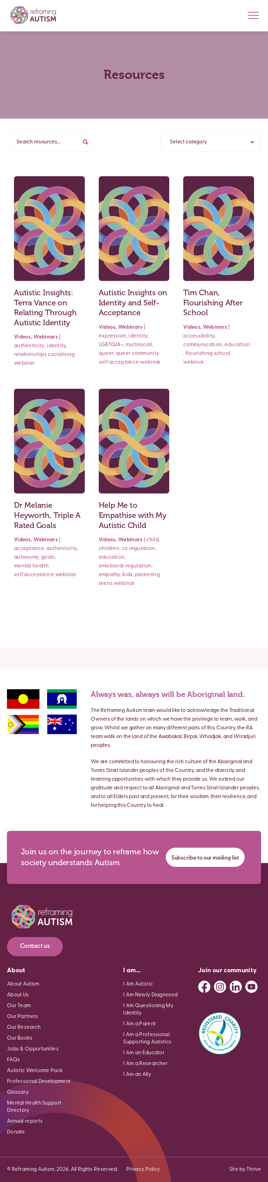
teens (106, 583)
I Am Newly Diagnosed (150, 995)
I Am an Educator (143, 1053)
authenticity (29, 346)
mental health (31, 566)
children (109, 548)
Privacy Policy (143, 1169)
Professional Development (38, 1081)
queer (106, 353)
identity (56, 346)
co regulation (138, 548)
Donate (16, 1132)
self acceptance (119, 362)
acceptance (29, 548)
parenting (147, 575)
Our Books (20, 1038)
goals (48, 557)
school (222, 353)
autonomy (26, 557)
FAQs (13, 1060)
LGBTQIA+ (111, 345)
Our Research (24, 1027)
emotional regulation (125, 566)
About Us (18, 995)
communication (202, 345)
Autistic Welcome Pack (35, 1070)
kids (127, 575)
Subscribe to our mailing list (205, 858)
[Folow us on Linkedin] (236, 987)
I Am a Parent (139, 1024)
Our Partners (22, 1016)
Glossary (18, 1092)
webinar (24, 363)
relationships (30, 354)
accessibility (199, 336)
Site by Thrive (245, 1169)
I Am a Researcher (145, 1063)
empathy (109, 575)
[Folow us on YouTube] (251, 987)
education (237, 345)
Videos (22, 337)
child (152, 540)
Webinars (46, 337)
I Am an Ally (137, 1074)
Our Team (19, 1006)
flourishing (199, 353)
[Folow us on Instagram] (220, 987)
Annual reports (25, 1121)
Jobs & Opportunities (33, 1049)
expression (112, 336)
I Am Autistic (138, 984)
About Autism (23, 984)
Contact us (35, 946)
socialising (61, 354)
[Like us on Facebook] (204, 987)
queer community (137, 353)
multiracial (139, 345)
